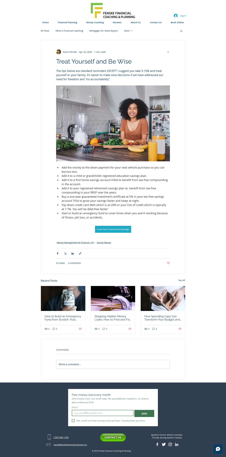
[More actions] (168, 52)
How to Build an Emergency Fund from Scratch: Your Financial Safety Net (63, 318)
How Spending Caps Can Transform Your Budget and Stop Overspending (162, 318)
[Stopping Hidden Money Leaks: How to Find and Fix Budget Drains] (113, 298)
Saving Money (104, 242)
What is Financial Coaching (69, 30)
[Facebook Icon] (157, 444)
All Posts (45, 30)
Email (75, 407)
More (127, 30)
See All (181, 280)
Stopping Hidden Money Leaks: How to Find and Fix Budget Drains (112, 318)
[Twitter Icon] (163, 444)
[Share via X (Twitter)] (65, 253)
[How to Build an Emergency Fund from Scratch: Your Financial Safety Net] (63, 298)
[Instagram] (170, 444)
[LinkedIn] (176, 444)
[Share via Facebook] (57, 253)
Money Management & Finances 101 (75, 242)
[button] (67, 22)
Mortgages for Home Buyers (103, 30)
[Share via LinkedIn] (72, 253)
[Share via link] (80, 253)
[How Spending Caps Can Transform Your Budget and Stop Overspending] (163, 298)
